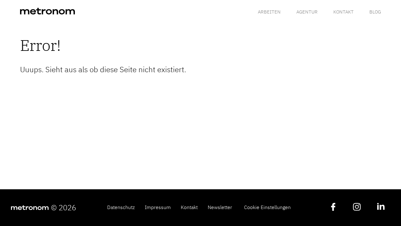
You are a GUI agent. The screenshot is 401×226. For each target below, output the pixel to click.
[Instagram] (356, 207)
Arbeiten (269, 11)
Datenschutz (121, 207)
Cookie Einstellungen (267, 207)
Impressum (158, 207)
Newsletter (220, 207)
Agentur (307, 11)
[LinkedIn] (380, 207)
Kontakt (343, 11)
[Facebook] (333, 207)
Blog (375, 11)
